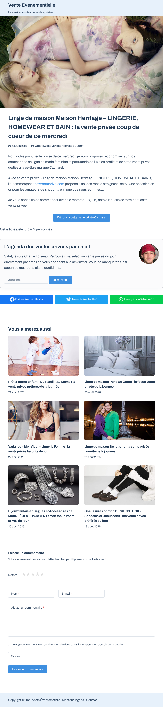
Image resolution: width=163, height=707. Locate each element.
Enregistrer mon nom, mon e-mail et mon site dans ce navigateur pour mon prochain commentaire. (68, 644)
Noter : (12, 575)
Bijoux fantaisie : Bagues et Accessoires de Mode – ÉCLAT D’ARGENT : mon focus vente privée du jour (41, 515)
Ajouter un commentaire (27, 607)
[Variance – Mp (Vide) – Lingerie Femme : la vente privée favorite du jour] (43, 420)
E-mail (66, 593)
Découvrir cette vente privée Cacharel (81, 217)
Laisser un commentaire (27, 669)
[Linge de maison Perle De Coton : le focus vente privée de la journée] (119, 356)
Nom (15, 593)
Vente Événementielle (31, 5)
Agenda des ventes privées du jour (59, 146)
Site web (16, 656)
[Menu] (153, 8)
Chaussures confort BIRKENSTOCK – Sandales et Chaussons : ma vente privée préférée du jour (115, 515)
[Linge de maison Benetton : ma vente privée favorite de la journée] (119, 420)
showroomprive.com (48, 184)
